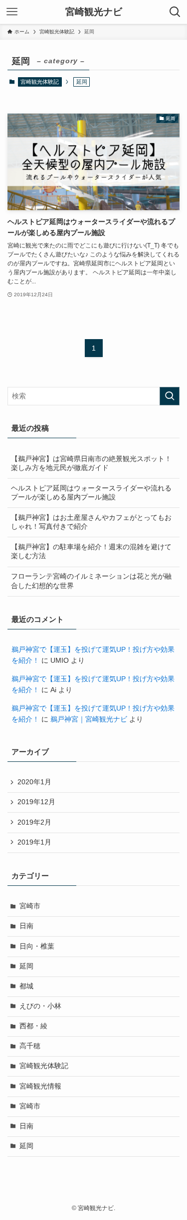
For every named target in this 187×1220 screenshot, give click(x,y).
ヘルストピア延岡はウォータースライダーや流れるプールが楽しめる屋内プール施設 (91, 493)
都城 (26, 986)
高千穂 (29, 1046)
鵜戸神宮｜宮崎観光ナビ (88, 719)
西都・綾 (33, 1026)
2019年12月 (36, 802)
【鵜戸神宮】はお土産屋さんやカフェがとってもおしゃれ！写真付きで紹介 (91, 522)
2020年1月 (34, 782)
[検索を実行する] (170, 396)
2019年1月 (34, 842)
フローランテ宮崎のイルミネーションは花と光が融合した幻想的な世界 (91, 581)
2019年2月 (34, 822)
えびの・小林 (40, 1006)
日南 (26, 926)
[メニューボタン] (12, 12)
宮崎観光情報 (40, 1086)
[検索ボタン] (175, 12)
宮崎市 (29, 906)
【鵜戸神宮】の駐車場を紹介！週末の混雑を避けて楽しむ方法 (91, 551)
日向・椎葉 (36, 946)
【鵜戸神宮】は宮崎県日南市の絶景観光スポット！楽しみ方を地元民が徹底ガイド (91, 463)
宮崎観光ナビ (93, 12)
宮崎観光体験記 (39, 82)
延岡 (26, 966)
